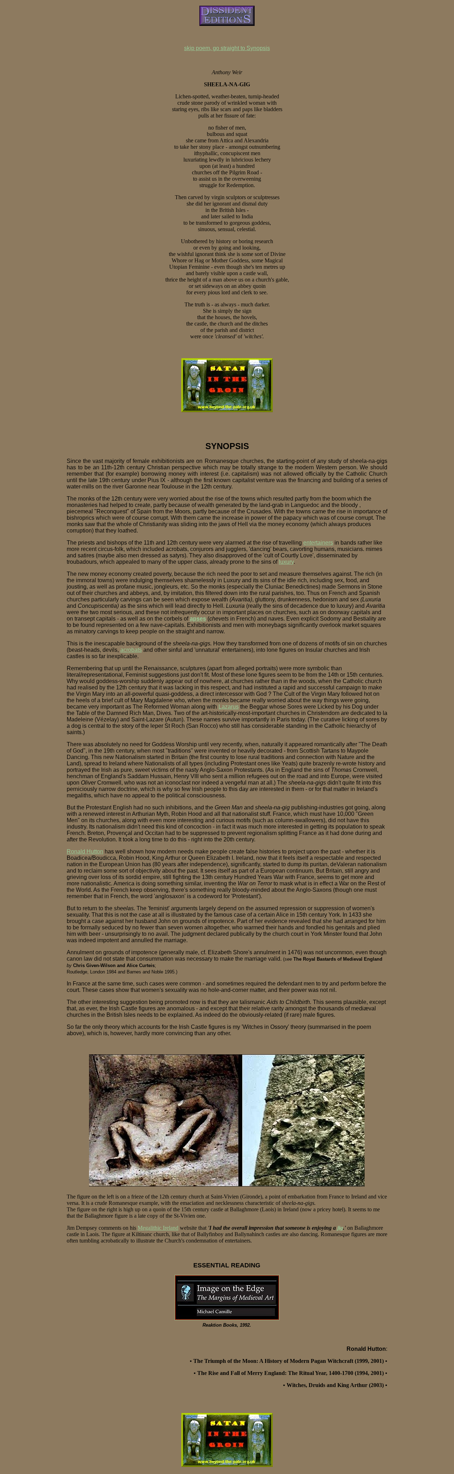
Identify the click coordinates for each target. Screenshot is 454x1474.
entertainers (318, 543)
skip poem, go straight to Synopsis (227, 48)
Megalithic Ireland (158, 1228)
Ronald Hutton (85, 851)
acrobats (131, 650)
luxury (286, 562)
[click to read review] (227, 1318)
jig (340, 1228)
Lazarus (228, 707)
